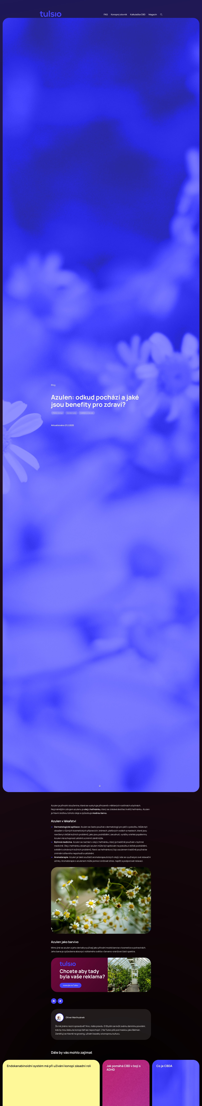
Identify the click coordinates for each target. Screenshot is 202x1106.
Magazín (153, 14)
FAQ (106, 14)
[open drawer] (100, 786)
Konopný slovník (119, 14)
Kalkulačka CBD (137, 14)
